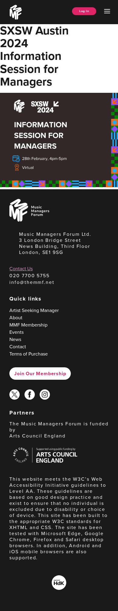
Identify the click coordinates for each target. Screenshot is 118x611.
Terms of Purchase (28, 353)
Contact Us (21, 268)
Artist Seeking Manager (34, 310)
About (15, 317)
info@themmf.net (31, 282)
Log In (84, 11)
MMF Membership (28, 324)
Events (16, 332)
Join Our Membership (40, 373)
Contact (17, 346)
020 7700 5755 (29, 275)
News (15, 339)
